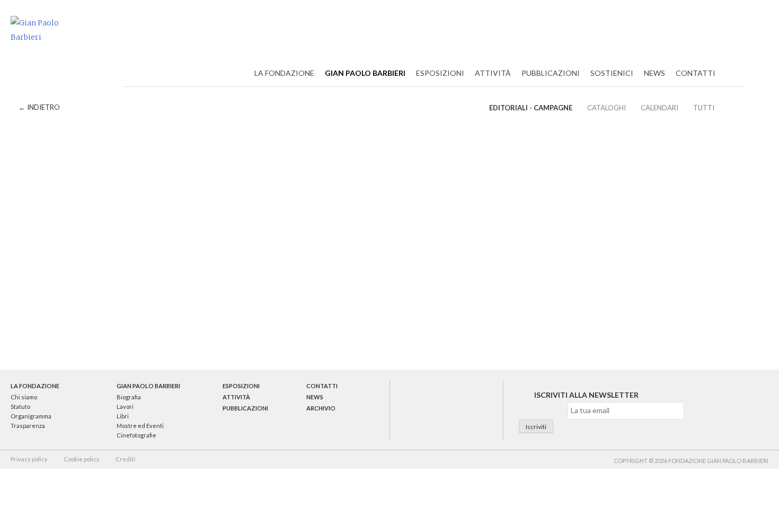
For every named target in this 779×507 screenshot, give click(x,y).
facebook (446, 409)
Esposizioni (440, 72)
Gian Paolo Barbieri (365, 72)
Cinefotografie (136, 435)
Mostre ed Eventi (140, 425)
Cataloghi (606, 107)
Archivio (320, 408)
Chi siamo (24, 397)
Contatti (695, 72)
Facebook (712, 31)
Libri (123, 416)
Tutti (703, 107)
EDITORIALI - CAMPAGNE (530, 107)
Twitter (688, 31)
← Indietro (39, 107)
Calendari (659, 107)
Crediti (125, 459)
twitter (419, 409)
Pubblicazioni (550, 72)
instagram (474, 409)
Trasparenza (28, 425)
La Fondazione (284, 72)
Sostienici (611, 72)
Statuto (20, 406)
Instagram (736, 31)
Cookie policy (82, 459)
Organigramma (31, 416)
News (654, 72)
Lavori (125, 406)
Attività (493, 72)
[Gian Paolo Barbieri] (48, 30)
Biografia (129, 397)
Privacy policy (29, 459)
